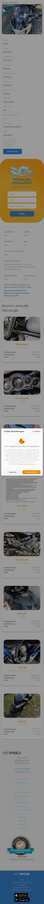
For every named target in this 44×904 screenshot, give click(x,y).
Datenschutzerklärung (27, 464)
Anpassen (12, 472)
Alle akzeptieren (31, 472)
